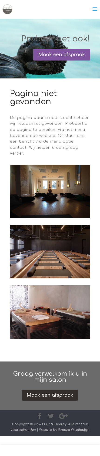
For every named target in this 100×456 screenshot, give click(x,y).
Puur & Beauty (54, 424)
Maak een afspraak (61, 54)
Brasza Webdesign (74, 430)
